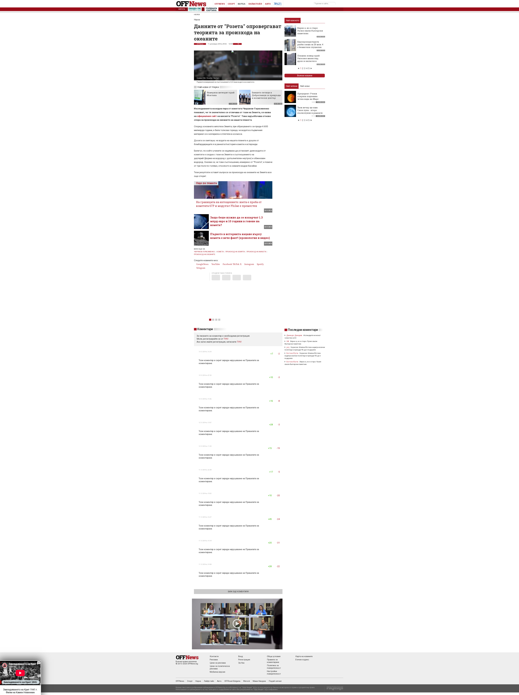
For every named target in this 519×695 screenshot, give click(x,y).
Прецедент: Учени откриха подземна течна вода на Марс (308, 96)
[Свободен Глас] (195, 9)
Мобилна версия (217, 672)
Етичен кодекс (302, 659)
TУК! (226, 339)
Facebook (227, 264)
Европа (181, 9)
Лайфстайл (255, 4)
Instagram (249, 264)
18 (238, 44)
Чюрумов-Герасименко (204, 252)
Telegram (200, 268)
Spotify (260, 264)
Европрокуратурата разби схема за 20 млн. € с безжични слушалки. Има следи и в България (310, 47)
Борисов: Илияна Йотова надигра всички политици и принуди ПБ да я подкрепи (303, 355)
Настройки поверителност (274, 672)
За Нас (241, 663)
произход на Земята (235, 252)
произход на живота (256, 252)
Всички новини (304, 75)
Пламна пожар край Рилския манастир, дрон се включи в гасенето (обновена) (308, 59)
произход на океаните (204, 254)
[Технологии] (277, 4)
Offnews (219, 4)
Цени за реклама (218, 663)
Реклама (214, 659)
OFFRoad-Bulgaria (232, 681)
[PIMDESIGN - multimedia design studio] (333, 689)
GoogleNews (202, 264)
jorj (288, 347)
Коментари (205, 329)
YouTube (215, 264)
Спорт (231, 4)
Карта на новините (304, 656)
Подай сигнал (275, 681)
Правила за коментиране (273, 660)
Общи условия (273, 656)
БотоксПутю (292, 353)
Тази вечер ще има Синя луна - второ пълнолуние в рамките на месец (310, 111)
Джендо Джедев (294, 335)
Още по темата (206, 183)
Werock (246, 681)
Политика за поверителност (274, 666)
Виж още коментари (238, 591)
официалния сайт (207, 116)
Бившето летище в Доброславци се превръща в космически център (266, 95)
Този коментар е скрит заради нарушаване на (222, 360)
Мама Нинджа (259, 681)
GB (288, 341)
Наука (241, 4)
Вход (240, 656)
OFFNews (180, 681)
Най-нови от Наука (208, 87)
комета (220, 252)
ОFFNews (200, 44)
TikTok (236, 264)
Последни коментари (303, 330)
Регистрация (244, 659)
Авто (268, 4)
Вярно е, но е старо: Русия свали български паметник (310, 31)
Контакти (214, 656)
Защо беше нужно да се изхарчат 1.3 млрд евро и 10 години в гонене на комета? (236, 221)
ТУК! (239, 342)
